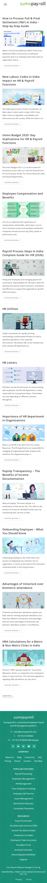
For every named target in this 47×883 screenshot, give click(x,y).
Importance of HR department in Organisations (23, 418)
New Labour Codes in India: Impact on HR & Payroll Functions (21, 80)
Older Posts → (7, 696)
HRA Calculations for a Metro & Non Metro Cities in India (22, 643)
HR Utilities (10, 309)
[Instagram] (34, 746)
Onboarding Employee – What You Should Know (22, 531)
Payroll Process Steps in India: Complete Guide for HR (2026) (23, 253)
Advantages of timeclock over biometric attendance (23, 586)
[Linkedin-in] (23, 746)
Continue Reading (11, 66)
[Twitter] (18, 746)
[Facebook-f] (13, 746)
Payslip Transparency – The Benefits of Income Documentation (21, 475)
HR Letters (9, 362)
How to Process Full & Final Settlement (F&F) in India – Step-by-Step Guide (21, 22)
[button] (5, 4)
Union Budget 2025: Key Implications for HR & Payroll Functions (22, 139)
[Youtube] (29, 746)
